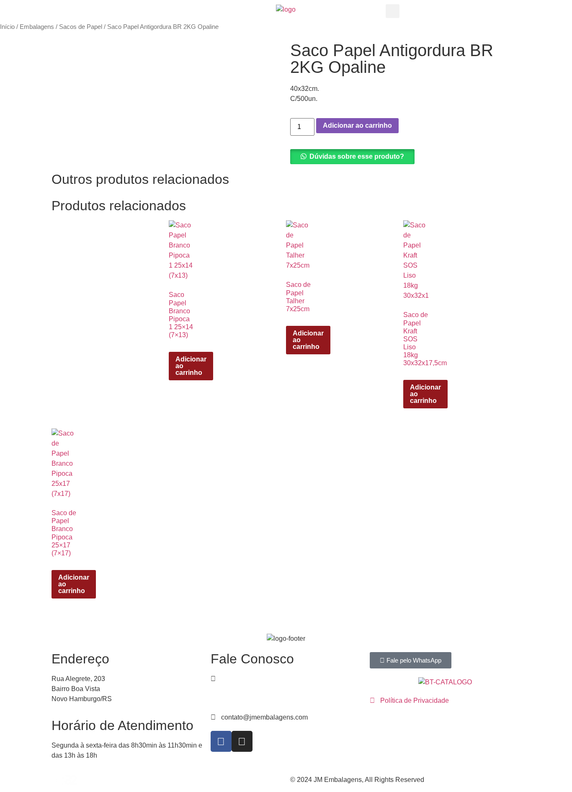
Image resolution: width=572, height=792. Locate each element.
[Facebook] (221, 741)
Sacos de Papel (80, 26)
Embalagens (37, 26)
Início (7, 26)
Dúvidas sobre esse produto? (356, 156)
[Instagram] (242, 741)
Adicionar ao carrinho (357, 125)
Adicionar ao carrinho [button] (190, 366)
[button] (392, 11)
